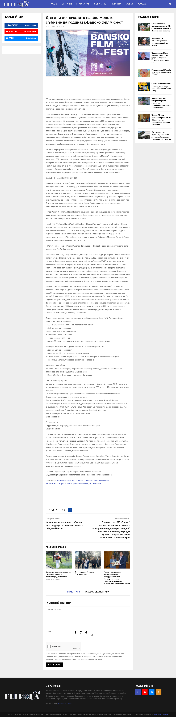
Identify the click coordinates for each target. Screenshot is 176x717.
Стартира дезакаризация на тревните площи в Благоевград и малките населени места (58, 575)
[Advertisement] (93, 88)
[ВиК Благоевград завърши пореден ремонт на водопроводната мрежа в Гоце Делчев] (144, 101)
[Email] (151, 692)
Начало (53, 4)
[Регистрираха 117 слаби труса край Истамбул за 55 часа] (144, 73)
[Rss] (158, 692)
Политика (116, 4)
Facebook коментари (97, 592)
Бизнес (129, 4)
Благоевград (82, 4)
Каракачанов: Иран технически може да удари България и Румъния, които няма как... (160, 58)
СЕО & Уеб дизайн (161, 714)
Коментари (73, 592)
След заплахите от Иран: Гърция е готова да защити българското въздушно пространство (161, 136)
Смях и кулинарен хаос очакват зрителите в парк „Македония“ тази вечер (161, 87)
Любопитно (100, 4)
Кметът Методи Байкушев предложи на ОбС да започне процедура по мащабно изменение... (161, 120)
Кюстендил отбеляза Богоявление (84, 573)
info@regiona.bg (65, 703)
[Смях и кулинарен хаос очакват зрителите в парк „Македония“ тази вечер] (144, 86)
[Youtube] (145, 692)
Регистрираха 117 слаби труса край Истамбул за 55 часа (161, 72)
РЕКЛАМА (141, 4)
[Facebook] (138, 692)
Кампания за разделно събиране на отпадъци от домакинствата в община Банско (64, 525)
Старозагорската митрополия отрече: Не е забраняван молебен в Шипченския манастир (161, 27)
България (67, 4)
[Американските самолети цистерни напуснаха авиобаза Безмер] (144, 41)
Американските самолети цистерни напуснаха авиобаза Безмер (160, 42)
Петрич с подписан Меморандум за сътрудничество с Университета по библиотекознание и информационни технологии (117, 577)
